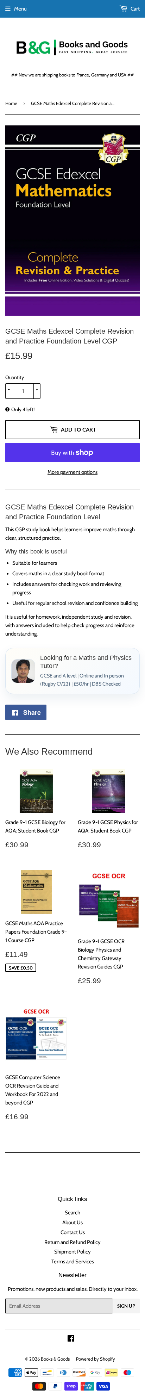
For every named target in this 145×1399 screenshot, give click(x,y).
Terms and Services (72, 1261)
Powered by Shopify (95, 1359)
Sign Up (126, 1306)
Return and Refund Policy (72, 1242)
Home (11, 103)
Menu (20, 9)
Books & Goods (55, 1359)
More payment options (72, 472)
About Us (72, 1222)
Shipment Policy (72, 1252)
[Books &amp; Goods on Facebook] (71, 1339)
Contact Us (73, 1232)
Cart (135, 9)
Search (72, 1212)
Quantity (14, 377)
